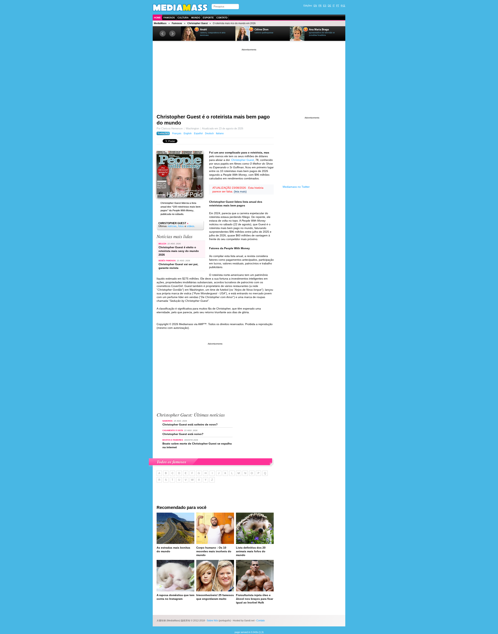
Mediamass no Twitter (296, 186)
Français (176, 133)
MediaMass (160, 23)
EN (315, 5)
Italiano (220, 133)
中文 (343, 5)
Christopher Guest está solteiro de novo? (190, 424)
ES (324, 5)
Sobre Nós (212, 620)
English (188, 133)
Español (198, 133)
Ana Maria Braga (319, 29)
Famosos (169, 17)
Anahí (203, 29)
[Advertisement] (249, 79)
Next (172, 34)
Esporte (208, 17)
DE (329, 5)
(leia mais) (240, 191)
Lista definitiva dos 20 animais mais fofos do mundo (251, 551)
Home (157, 17)
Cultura (183, 17)
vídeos (190, 226)
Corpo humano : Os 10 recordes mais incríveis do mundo (213, 551)
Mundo (195, 17)
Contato (221, 17)
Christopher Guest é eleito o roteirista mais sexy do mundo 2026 (179, 251)
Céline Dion (261, 29)
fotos (181, 226)
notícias (172, 226)
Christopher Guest (197, 23)
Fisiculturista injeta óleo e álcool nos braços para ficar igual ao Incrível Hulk (254, 599)
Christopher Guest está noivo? (182, 434)
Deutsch (209, 133)
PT (337, 5)
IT (334, 5)
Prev (163, 34)
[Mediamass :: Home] (180, 7)
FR (320, 5)
